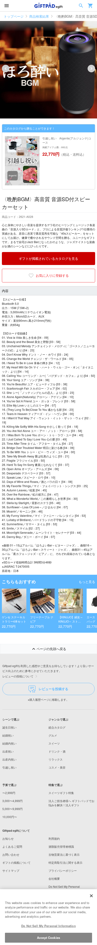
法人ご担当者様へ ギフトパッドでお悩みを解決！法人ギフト (71, 803)
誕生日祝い (9, 727)
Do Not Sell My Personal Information (48, 926)
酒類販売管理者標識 (61, 846)
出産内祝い (9, 759)
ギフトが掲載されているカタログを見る (48, 258)
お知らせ (8, 838)
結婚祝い (8, 735)
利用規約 (54, 838)
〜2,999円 (8, 793)
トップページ (14, 16)
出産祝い (8, 751)
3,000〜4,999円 (12, 801)
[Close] (91, 896)
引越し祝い (9, 767)
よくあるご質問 (12, 846)
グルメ (52, 735)
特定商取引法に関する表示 (65, 862)
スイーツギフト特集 (61, 793)
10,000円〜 (9, 817)
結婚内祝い (9, 743)
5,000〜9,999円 (12, 809)
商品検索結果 (39, 16)
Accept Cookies (48, 937)
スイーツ (54, 743)
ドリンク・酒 (56, 751)
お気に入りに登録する (52, 275)
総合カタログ (56, 727)
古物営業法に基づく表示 (64, 854)
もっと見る (87, 581)
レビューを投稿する (53, 688)
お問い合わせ (10, 854)
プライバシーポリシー (62, 870)
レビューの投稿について (17, 676)
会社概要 (54, 878)
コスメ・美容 (56, 767)
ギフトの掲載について (16, 862)
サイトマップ (10, 870)
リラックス (55, 759)
